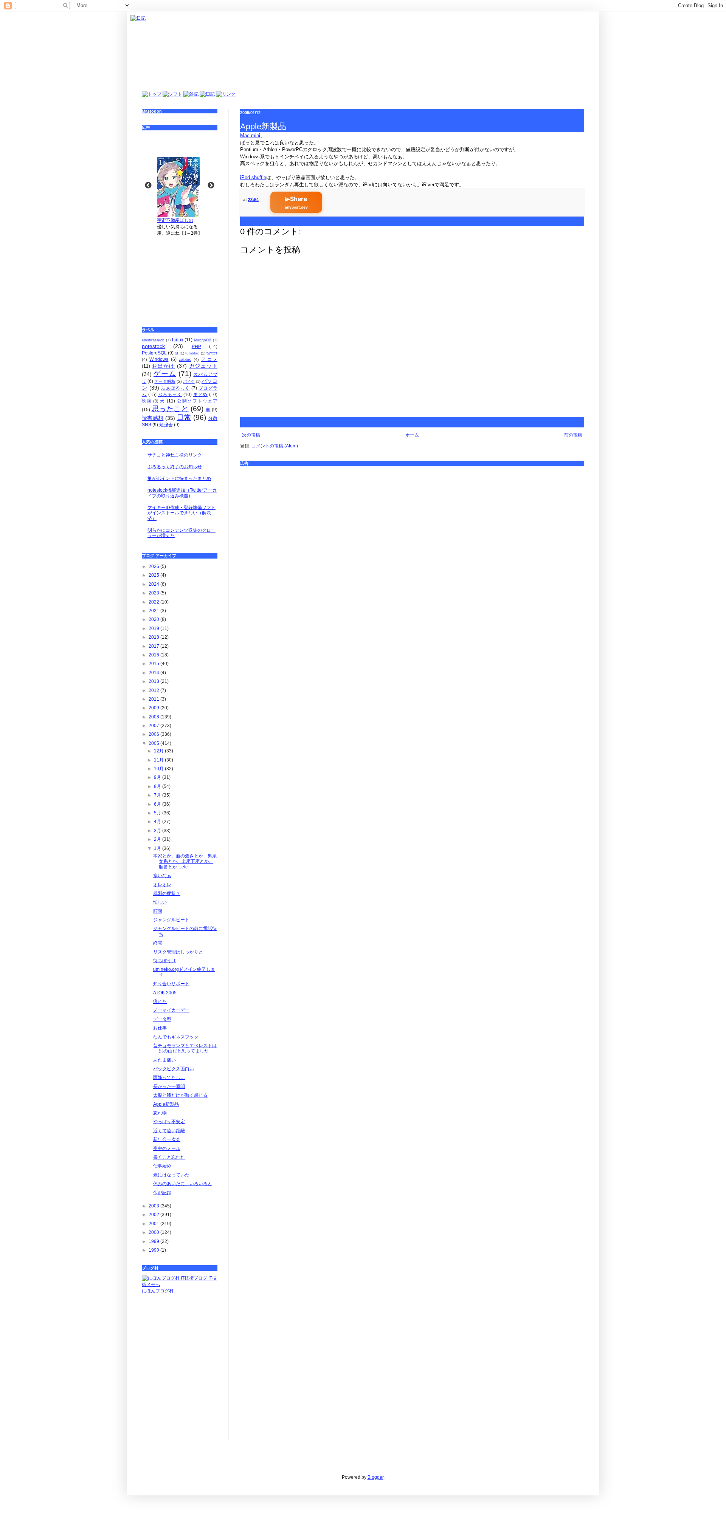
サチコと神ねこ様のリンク (174, 455)
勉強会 (166, 424)
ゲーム (165, 374)
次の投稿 (251, 435)
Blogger (375, 1477)
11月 (159, 760)
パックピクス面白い (173, 1068)
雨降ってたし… (169, 1077)
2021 (154, 610)
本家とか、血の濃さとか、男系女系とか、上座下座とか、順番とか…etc (185, 861)
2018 (154, 637)
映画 (146, 401)
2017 (154, 646)
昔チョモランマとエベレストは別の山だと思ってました (185, 1048)
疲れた (160, 1001)
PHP (196, 346)
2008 (154, 717)
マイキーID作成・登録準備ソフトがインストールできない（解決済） (181, 513)
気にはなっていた (171, 1175)
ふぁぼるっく (175, 388)
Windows (158, 359)
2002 (154, 1214)
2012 (154, 690)
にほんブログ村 (158, 1291)
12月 (159, 751)
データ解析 (164, 381)
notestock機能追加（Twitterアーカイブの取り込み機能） (182, 493)
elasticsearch (153, 340)
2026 (154, 566)
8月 (158, 786)
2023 (154, 593)
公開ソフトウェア (197, 401)
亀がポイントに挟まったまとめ (179, 478)
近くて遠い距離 (169, 1130)
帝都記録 (162, 1192)
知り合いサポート (171, 983)
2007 (154, 725)
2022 (154, 602)
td (176, 353)
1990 (154, 1250)
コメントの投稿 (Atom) (274, 446)
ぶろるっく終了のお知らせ (174, 466)
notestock (153, 346)
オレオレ (162, 884)
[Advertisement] (412, 523)
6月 (158, 804)
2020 (154, 619)
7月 (158, 795)
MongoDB (202, 340)
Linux (177, 339)
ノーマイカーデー (171, 1010)
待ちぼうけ (164, 960)
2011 (154, 699)
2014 (154, 672)
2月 (158, 839)
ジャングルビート (171, 919)
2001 (154, 1223)
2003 (154, 1206)
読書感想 (152, 418)
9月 (158, 777)
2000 (154, 1232)
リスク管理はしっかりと (178, 952)
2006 (154, 734)
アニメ (209, 359)
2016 (154, 655)
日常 (184, 417)
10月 (159, 768)
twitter (211, 353)
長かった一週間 (169, 1086)
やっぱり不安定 (169, 1121)
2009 (154, 707)
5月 (158, 813)
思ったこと (170, 409)
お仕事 (160, 1028)
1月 (158, 848)
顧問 (157, 911)
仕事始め (162, 1165)
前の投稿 (573, 435)
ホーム (412, 435)
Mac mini (250, 135)
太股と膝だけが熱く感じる (180, 1095)
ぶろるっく (170, 394)
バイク (188, 381)
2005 (154, 743)
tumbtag (192, 353)
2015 (154, 663)
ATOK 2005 (165, 992)
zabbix (185, 359)
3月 (158, 830)
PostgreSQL (154, 353)
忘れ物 (160, 1113)
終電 (157, 943)
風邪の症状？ (166, 893)
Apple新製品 (166, 1104)
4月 (158, 821)
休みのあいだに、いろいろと (182, 1183)
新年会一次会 (166, 1139)
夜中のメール (166, 1148)
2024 (154, 584)
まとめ (200, 394)
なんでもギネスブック (176, 1037)
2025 (154, 575)
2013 (154, 681)
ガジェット (203, 366)
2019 (154, 628)
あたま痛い (164, 1060)
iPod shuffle (253, 177)
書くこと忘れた (169, 1157)
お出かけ (163, 366)
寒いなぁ (162, 875)
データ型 (162, 1019)
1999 (154, 1241)
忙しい (160, 902)
